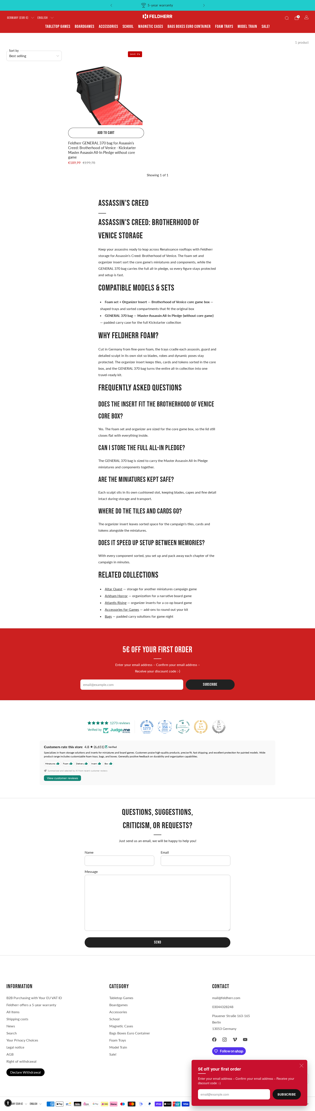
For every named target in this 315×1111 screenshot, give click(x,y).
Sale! (266, 26)
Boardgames (84, 26)
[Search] (287, 18)
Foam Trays (224, 26)
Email (165, 852)
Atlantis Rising (115, 603)
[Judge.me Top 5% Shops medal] (219, 727)
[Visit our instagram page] (224, 1039)
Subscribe (287, 1094)
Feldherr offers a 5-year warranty (31, 1005)
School (128, 26)
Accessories (108, 26)
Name (89, 852)
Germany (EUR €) (17, 18)
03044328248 (222, 1007)
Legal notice (15, 1047)
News (10, 1026)
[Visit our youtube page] (245, 1039)
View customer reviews (62, 778)
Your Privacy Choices (22, 1040)
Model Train (247, 26)
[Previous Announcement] (111, 5)
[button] (8, 1103)
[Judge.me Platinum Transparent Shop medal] (183, 727)
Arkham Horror (116, 596)
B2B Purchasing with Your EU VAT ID (34, 998)
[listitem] (158, 5)
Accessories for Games (122, 609)
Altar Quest (113, 589)
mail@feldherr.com (226, 998)
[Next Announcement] (204, 5)
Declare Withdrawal (25, 1072)
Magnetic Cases (150, 26)
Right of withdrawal (21, 1061)
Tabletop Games (57, 26)
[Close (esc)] (301, 1065)
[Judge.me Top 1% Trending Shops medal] (201, 727)
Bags (108, 616)
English (43, 18)
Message (91, 871)
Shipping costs (17, 1019)
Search (11, 1033)
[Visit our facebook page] (214, 1039)
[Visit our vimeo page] (235, 1039)
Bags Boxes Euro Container (129, 1033)
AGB (10, 1054)
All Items (13, 1012)
